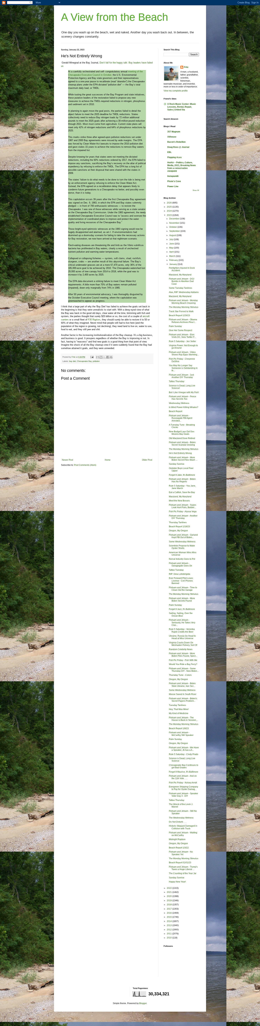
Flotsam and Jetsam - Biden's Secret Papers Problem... (183, 699)
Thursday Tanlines (178, 522)
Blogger (143, 1003)
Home (108, 460)
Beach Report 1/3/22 (179, 847)
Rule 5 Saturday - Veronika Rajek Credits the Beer (182, 630)
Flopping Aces (174, 157)
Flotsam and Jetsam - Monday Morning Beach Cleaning (183, 301)
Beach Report (175, 411)
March (172, 256)
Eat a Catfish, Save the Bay (182, 492)
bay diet (72, 361)
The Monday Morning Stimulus (183, 307)
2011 (169, 933)
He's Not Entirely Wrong (180, 453)
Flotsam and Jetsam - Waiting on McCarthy (183, 833)
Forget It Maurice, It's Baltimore (183, 772)
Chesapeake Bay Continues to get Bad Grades (183, 766)
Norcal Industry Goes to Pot (182, 559)
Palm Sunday (175, 326)
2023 (169, 215)
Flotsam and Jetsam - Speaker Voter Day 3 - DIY (183, 794)
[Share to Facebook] (107, 357)
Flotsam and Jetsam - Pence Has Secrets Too (182, 397)
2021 (169, 892)
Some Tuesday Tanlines (180, 288)
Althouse (171, 137)
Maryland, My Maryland (180, 274)
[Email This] (97, 357)
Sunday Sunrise (176, 464)
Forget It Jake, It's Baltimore (182, 475)
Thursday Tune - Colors (180, 675)
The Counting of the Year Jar (182, 873)
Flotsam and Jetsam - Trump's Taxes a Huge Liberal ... (183, 868)
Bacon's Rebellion (176, 142)
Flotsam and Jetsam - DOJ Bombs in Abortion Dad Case (181, 281)
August (173, 235)
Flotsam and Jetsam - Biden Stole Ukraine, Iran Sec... (182, 684)
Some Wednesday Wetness (182, 541)
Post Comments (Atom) (85, 465)
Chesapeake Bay (84, 361)
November (174, 223)
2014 (169, 921)
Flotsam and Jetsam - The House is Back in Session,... (183, 718)
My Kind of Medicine (178, 713)
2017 (169, 909)
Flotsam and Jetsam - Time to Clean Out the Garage (183, 588)
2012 (169, 929)
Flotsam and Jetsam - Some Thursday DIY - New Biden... (184, 669)
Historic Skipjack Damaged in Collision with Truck (183, 827)
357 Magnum (173, 131)
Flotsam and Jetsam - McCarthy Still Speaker (181, 733)
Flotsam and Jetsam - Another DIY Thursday (183, 517)
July (171, 239)
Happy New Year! (177, 881)
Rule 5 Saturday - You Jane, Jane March (182, 487)
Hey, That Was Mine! (179, 709)
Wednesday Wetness (179, 403)
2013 (169, 925)
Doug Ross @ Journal (178, 147)
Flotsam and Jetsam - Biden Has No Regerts (182, 480)
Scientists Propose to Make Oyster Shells (182, 546)
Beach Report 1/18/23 (179, 526)
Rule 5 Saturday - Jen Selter (182, 341)
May (171, 248)
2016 (169, 913)
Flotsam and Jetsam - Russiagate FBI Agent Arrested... (180, 418)
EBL (169, 152)
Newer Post (67, 460)
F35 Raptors (94, 319)
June (172, 243)
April (171, 252)
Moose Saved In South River (182, 694)
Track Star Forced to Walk (181, 311)
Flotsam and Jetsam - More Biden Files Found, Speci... (183, 654)
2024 (169, 211)
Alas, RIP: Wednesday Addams (184, 292)
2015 (169, 917)
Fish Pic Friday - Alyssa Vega (183, 511)
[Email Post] (91, 357)
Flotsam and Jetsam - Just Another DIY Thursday (181, 376)
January (173, 264)
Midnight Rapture (177, 839)
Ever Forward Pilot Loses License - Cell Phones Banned (181, 581)
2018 (169, 904)
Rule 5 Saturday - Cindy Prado (183, 754)
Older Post (147, 460)
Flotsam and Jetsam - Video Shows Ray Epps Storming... (184, 353)
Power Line (172, 186)
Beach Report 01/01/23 (180, 862)
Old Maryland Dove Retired (182, 438)
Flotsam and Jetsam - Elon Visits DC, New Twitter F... (182, 335)
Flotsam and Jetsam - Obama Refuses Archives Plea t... (183, 320)
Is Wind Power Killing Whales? (183, 407)
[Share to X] (104, 357)
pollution (96, 361)
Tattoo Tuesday (176, 570)
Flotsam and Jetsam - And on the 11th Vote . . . (183, 777)
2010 (169, 937)
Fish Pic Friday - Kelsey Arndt (183, 782)
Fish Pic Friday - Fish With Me (183, 660)
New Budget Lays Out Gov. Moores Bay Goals (182, 432)
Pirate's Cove (174, 181)
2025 (169, 207)
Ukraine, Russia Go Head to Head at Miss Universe (182, 637)
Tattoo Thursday (176, 381)
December (174, 218)
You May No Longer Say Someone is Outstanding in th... (183, 368)
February (173, 260)
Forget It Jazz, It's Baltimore (182, 609)
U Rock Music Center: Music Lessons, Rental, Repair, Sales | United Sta (181, 107)
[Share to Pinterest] (111, 357)
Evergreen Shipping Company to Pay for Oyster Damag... (183, 787)
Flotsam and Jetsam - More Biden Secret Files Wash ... (183, 458)
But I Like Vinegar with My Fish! (184, 392)
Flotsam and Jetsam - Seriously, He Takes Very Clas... (182, 622)
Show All (196, 190)
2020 (169, 896)
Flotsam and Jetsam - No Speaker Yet (181, 853)
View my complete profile (176, 91)
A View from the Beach (114, 17)
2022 (169, 888)
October (173, 227)
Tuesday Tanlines (177, 705)
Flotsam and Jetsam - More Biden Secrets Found (182, 599)
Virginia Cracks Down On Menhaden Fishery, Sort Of (183, 643)
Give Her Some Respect (180, 330)
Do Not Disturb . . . (177, 822)
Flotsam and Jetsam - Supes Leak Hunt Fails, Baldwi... (182, 506)
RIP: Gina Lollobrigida (179, 574)
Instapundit (172, 176)
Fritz (186, 67)
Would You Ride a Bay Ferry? (183, 664)
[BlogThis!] (101, 357)
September (174, 231)
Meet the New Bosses (179, 500)
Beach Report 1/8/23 (179, 728)
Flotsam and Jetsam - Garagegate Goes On (180, 564)
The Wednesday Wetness (181, 818)
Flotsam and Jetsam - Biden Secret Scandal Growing (182, 443)
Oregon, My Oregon (178, 530)
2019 (169, 900)
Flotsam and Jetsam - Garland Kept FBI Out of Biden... (183, 536)
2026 (169, 203)
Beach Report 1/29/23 (179, 315)
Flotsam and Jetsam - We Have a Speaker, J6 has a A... (184, 748)
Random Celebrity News (180, 649)
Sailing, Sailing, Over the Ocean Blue (181, 614)
